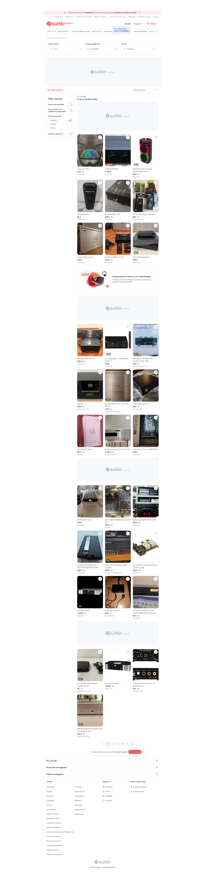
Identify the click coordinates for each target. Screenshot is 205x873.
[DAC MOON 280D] (90, 597)
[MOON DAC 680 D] (118, 670)
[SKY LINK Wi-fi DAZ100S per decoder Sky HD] (90, 670)
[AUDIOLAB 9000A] (118, 156)
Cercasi (52, 128)
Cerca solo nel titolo (56, 104)
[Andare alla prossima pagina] (132, 743)
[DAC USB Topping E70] (146, 243)
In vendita (53, 120)
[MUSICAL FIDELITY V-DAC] (118, 243)
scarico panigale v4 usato (81, 31)
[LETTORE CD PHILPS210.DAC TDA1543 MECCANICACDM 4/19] (146, 597)
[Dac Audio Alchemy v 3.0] (90, 345)
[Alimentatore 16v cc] (118, 597)
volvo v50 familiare (140, 31)
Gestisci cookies (53, 814)
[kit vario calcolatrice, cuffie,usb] (146, 200)
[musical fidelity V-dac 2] (90, 243)
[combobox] (66, 49)
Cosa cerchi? (54, 44)
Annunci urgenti (54, 134)
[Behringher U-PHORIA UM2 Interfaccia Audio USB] (146, 345)
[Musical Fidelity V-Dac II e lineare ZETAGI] (118, 391)
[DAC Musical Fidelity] (90, 435)
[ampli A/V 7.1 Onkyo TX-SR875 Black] (146, 435)
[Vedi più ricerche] (156, 31)
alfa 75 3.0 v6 (97, 31)
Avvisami (136, 752)
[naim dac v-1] (90, 391)
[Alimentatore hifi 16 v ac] (146, 391)
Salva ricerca (56, 90)
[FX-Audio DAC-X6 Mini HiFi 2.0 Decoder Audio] (146, 670)
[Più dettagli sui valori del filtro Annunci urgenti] (62, 134)
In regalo (53, 124)
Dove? (124, 44)
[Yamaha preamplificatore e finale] (146, 507)
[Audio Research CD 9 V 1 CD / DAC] (118, 435)
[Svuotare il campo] (80, 49)
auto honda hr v (63, 31)
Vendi (153, 24)
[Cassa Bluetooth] (90, 200)
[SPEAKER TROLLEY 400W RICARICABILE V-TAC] (146, 156)
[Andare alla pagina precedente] (103, 743)
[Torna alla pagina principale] (60, 24)
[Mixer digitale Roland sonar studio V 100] (118, 507)
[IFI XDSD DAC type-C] (90, 507)
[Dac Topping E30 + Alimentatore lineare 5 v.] (118, 345)
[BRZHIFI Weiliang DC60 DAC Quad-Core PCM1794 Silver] (90, 716)
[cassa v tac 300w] (90, 156)
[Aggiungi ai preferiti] (100, 137)
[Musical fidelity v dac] (118, 200)
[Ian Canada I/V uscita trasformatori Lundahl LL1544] (146, 552)
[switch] (70, 104)
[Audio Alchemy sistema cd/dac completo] (118, 552)
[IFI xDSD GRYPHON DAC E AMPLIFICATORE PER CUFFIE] (90, 552)
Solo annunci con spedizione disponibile (57, 110)
